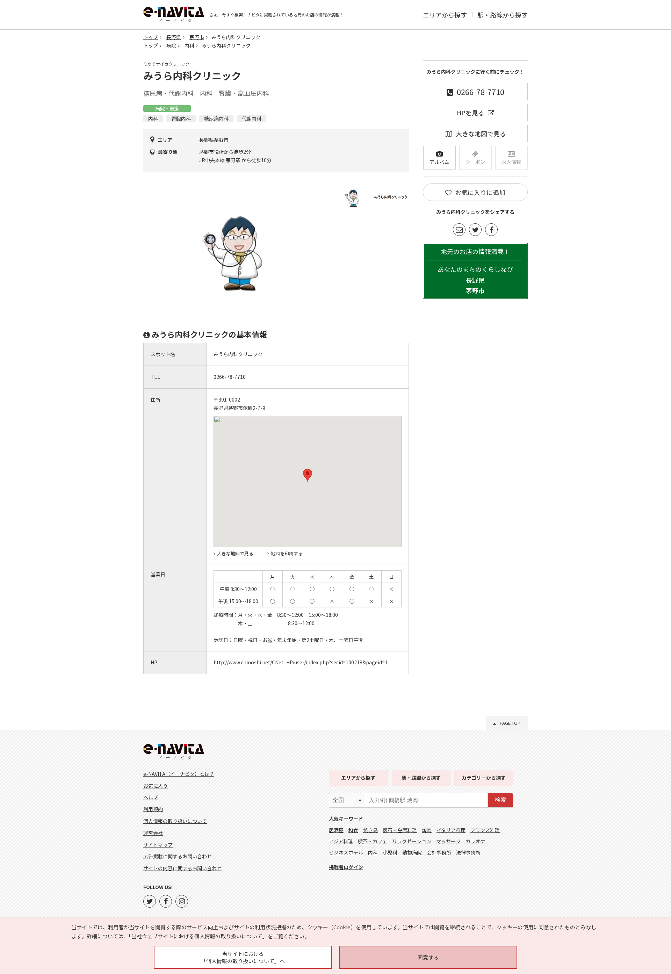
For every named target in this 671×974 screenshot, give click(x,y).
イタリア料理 (451, 830)
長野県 (173, 37)
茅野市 (196, 37)
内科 (189, 45)
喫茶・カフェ (372, 841)
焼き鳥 (370, 830)
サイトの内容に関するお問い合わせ (182, 868)
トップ (150, 37)
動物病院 (412, 852)
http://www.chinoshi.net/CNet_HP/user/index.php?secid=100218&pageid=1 (301, 662)
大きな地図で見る (235, 553)
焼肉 (427, 830)
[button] (307, 475)
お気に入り (155, 785)
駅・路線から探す (502, 14)
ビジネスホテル (346, 852)
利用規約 (153, 809)
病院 (171, 45)
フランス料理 (485, 830)
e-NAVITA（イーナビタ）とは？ (178, 773)
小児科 (390, 852)
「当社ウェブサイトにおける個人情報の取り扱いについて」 (198, 936)
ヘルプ (150, 797)
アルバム (439, 161)
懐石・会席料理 (400, 830)
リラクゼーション (411, 841)
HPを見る (470, 112)
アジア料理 (341, 841)
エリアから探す (445, 14)
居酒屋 (336, 830)
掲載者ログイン (346, 867)
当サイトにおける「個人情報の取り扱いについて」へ (243, 957)
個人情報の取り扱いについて (175, 820)
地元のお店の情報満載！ (475, 271)
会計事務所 (439, 852)
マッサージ (448, 841)
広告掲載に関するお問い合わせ (177, 856)
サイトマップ (158, 844)
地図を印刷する (287, 553)
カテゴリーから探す (484, 777)
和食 (353, 830)
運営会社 (153, 832)
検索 (500, 800)
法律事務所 (468, 852)
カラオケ (475, 841)
